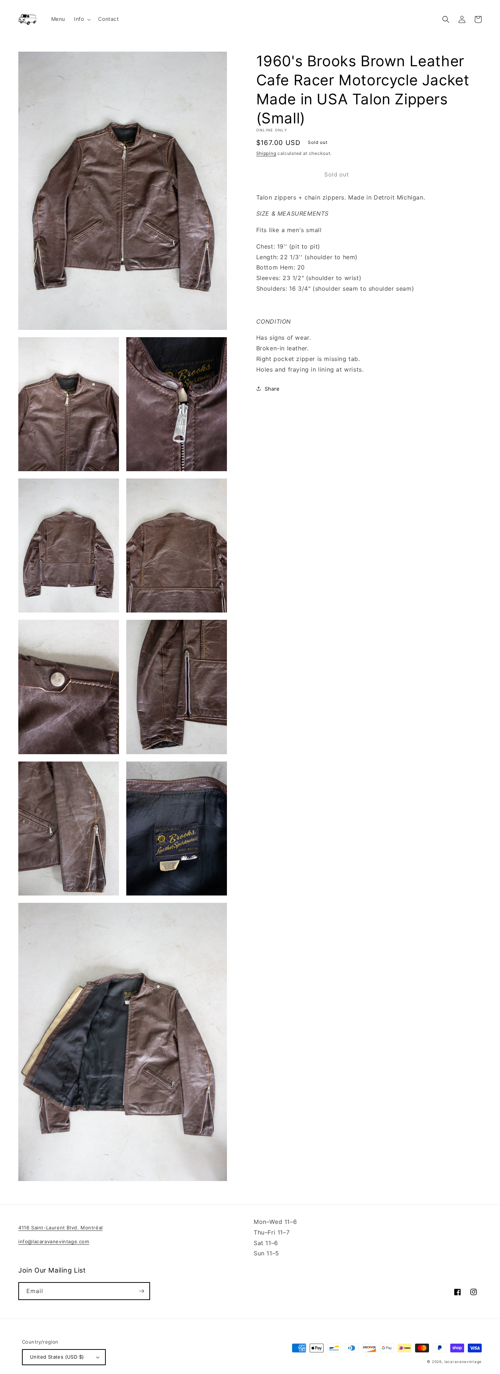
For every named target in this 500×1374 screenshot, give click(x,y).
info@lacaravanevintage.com (53, 1241)
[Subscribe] (141, 1291)
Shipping (266, 153)
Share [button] (272, 389)
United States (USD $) (57, 1357)
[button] (82, 19)
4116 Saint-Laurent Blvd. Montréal (60, 1227)
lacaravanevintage (463, 1361)
